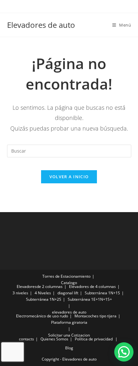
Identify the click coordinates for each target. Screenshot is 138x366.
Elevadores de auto (41, 25)
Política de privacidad (94, 339)
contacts (26, 339)
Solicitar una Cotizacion (69, 335)
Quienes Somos (54, 339)
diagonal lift (67, 293)
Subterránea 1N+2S (43, 299)
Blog (69, 348)
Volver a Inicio (69, 176)
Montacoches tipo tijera (95, 316)
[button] (124, 352)
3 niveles (20, 293)
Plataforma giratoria (69, 322)
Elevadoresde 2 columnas (40, 286)
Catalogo (69, 282)
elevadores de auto (69, 312)
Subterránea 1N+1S (102, 293)
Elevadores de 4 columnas (92, 286)
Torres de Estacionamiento (66, 276)
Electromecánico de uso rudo (42, 316)
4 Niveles (43, 293)
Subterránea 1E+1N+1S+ (90, 299)
